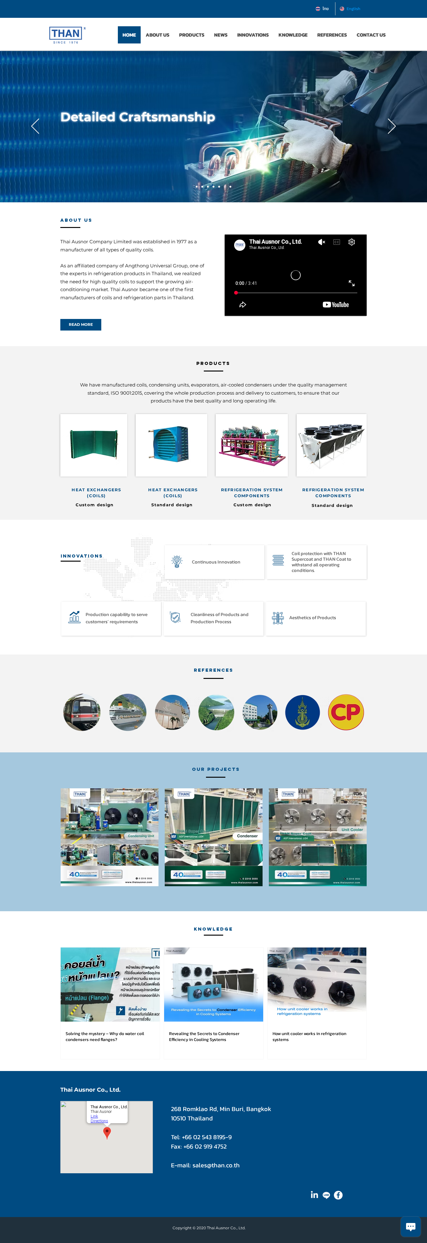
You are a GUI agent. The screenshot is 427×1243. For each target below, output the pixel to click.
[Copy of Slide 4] (202, 187)
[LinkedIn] (314, 1195)
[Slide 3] (219, 187)
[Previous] (35, 127)
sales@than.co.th (216, 1165)
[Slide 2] (225, 187)
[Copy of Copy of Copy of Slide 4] (230, 187)
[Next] (392, 127)
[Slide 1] (213, 187)
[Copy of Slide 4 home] (208, 187)
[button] (371, 34)
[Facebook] (338, 1195)
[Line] (326, 1195)
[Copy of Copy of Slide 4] (197, 187)
